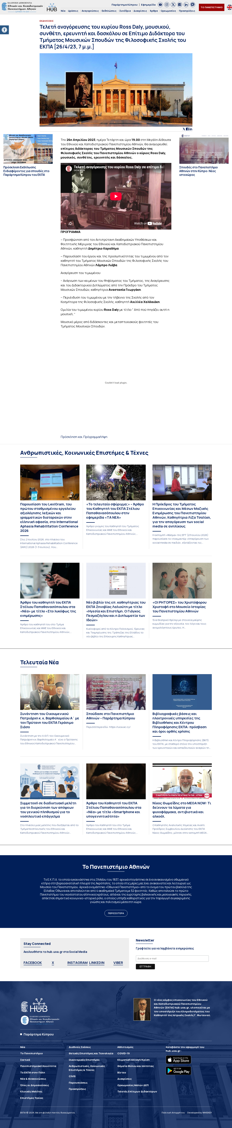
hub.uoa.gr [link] (173, 1051)
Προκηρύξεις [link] (187, 10)
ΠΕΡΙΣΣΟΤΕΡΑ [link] (116, 913)
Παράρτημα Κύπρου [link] (125, 4)
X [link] (53, 962)
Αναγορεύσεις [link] (90, 10)
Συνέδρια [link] (125, 10)
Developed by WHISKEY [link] (199, 1112)
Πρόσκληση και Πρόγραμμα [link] (80, 437)
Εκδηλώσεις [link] (109, 10)
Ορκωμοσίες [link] (168, 10)
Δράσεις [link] (73, 10)
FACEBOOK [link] (33, 962)
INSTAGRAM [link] (77, 962)
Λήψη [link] (103, 437)
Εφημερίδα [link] (148, 4)
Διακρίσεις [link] (140, 10)
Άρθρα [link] (154, 10)
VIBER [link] (118, 962)
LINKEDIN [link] (96, 962)
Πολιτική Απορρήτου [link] (173, 1112)
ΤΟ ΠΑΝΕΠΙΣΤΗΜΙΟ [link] (212, 7)
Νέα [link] (63, 10)
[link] (4, 29)
